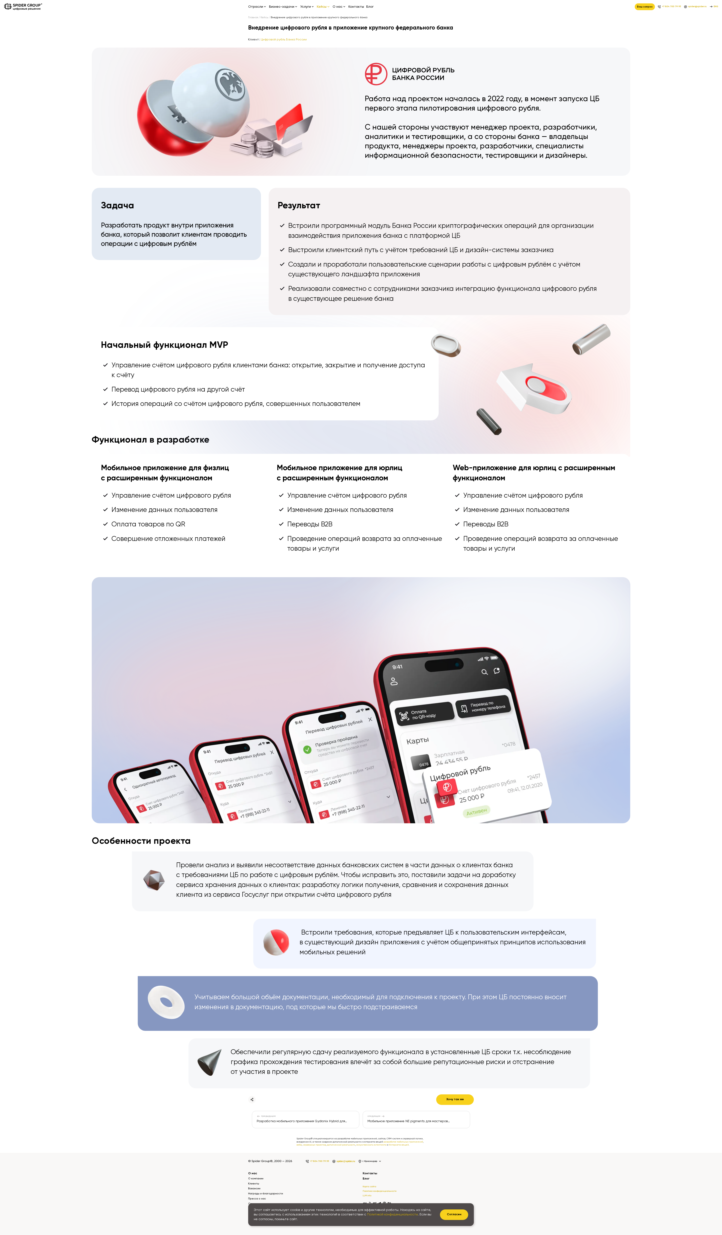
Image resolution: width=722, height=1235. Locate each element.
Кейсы (264, 17)
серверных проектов (314, 1145)
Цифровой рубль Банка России (284, 39)
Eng (716, 6)
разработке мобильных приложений (403, 1142)
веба (299, 1145)
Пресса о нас (257, 1198)
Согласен (454, 1214)
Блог (370, 6)
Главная (253, 17)
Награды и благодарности (265, 1193)
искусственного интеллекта (371, 1145)
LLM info (367, 1196)
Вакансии (254, 1188)
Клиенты (253, 1183)
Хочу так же (455, 1099)
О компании (255, 1178)
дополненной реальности (341, 1145)
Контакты (356, 6)
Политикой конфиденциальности (392, 1214)
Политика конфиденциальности (380, 1191)
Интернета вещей (399, 1145)
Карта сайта (369, 1187)
